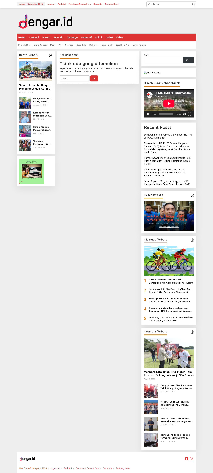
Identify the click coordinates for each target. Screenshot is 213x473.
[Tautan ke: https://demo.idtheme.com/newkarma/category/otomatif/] (192, 332)
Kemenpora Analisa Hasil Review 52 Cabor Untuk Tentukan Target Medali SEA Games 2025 (169, 300)
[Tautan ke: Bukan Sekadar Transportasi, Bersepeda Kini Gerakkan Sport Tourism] (169, 261)
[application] (169, 103)
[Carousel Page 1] (161, 227)
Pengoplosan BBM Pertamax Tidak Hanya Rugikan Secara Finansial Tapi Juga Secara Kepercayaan (176, 387)
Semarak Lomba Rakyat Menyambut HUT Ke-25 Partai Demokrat (34, 86)
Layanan (55, 468)
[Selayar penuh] (189, 114)
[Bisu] (184, 114)
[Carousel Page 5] (177, 227)
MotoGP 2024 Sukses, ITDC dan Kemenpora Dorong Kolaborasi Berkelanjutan (174, 403)
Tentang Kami (123, 468)
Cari (146, 55)
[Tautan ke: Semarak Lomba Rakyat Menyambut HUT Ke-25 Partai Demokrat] (35, 71)
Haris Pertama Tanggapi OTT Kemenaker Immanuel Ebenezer (166, 218)
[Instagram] (192, 458)
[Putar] (148, 114)
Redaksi (68, 468)
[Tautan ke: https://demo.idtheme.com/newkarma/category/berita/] (51, 56)
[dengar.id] (46, 20)
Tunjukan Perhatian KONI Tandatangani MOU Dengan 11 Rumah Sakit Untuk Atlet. (41, 143)
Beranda (107, 468)
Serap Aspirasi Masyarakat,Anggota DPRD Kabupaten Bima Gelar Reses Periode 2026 (42, 128)
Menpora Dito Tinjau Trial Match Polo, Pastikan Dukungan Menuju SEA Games (169, 373)
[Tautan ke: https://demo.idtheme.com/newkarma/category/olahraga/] (192, 240)
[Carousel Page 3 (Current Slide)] (169, 227)
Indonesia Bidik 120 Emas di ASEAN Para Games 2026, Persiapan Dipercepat (170, 290)
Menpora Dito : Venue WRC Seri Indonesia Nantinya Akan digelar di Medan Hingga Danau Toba (176, 420)
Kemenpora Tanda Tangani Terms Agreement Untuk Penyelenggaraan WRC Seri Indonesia (175, 436)
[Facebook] (186, 458)
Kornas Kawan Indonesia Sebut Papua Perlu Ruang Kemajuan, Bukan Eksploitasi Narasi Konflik (42, 114)
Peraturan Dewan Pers (87, 468)
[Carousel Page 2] (165, 227)
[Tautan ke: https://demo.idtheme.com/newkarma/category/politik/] (192, 195)
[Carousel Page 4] (173, 227)
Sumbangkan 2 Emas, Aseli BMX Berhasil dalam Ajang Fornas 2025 (171, 319)
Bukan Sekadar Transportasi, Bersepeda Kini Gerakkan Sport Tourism (171, 281)
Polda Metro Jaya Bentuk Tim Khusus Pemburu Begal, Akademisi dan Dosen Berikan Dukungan (164, 172)
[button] (193, 4)
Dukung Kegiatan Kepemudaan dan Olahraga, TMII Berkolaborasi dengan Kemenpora (170, 309)
